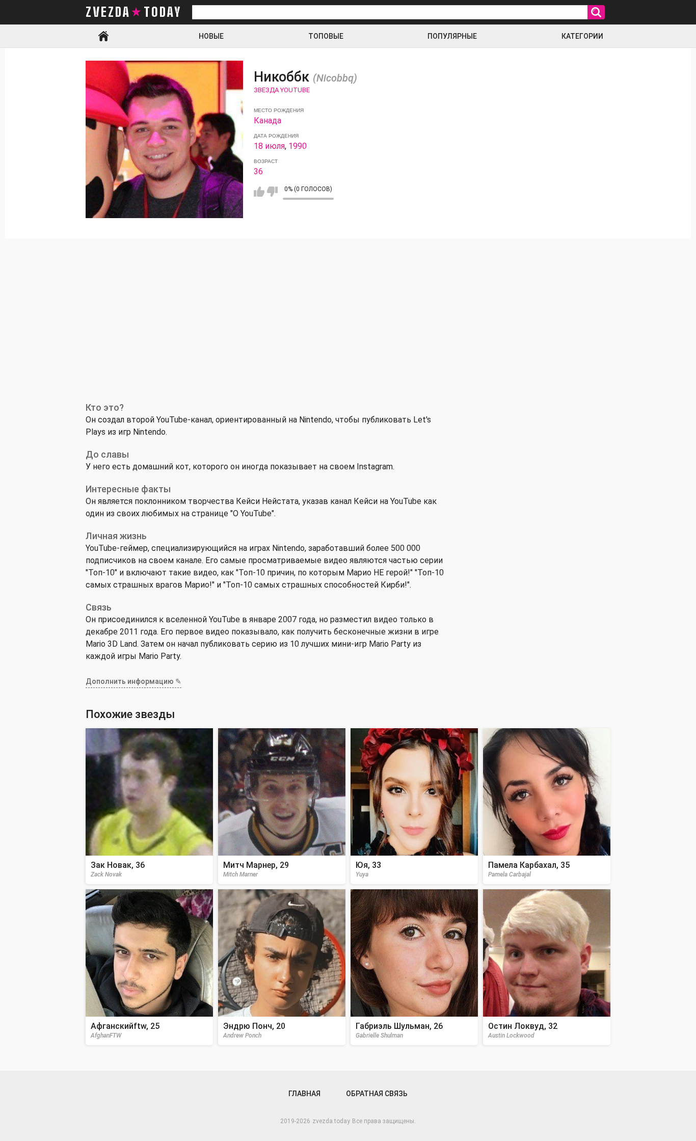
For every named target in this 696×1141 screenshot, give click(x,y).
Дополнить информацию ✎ (133, 681)
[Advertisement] (348, 315)
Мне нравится (259, 192)
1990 (297, 146)
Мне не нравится (272, 192)
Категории (582, 36)
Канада (267, 120)
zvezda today (133, 12)
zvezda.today (331, 1121)
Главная (103, 36)
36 (258, 171)
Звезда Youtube (282, 90)
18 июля (269, 146)
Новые (211, 36)
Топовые (325, 36)
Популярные (452, 36)
